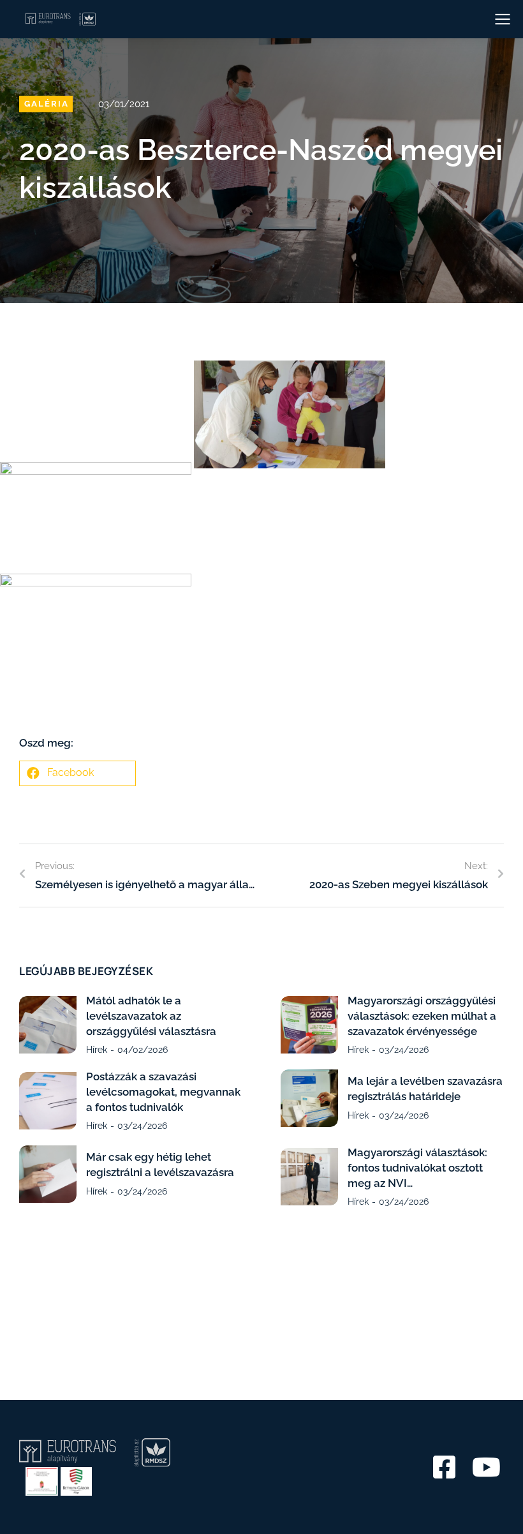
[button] (77, 773)
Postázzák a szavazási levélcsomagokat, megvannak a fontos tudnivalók (163, 1091)
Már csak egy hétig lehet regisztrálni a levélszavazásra (160, 1164)
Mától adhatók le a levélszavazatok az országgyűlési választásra (151, 1016)
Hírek (96, 1050)
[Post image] (48, 1025)
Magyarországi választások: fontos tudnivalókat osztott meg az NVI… (417, 1167)
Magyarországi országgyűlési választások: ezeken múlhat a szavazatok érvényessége (422, 1016)
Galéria (46, 103)
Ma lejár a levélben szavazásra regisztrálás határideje (425, 1089)
